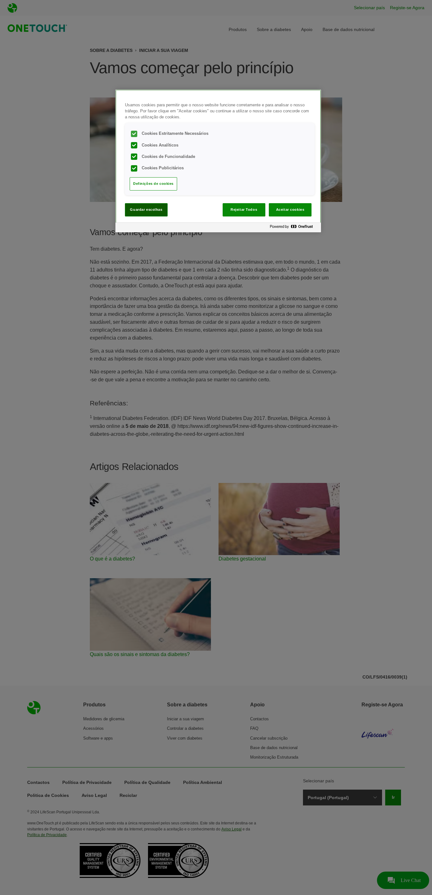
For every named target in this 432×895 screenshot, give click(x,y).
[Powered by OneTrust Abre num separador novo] (294, 228)
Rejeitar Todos (244, 209)
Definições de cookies (153, 183)
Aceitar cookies (290, 209)
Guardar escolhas (146, 209)
